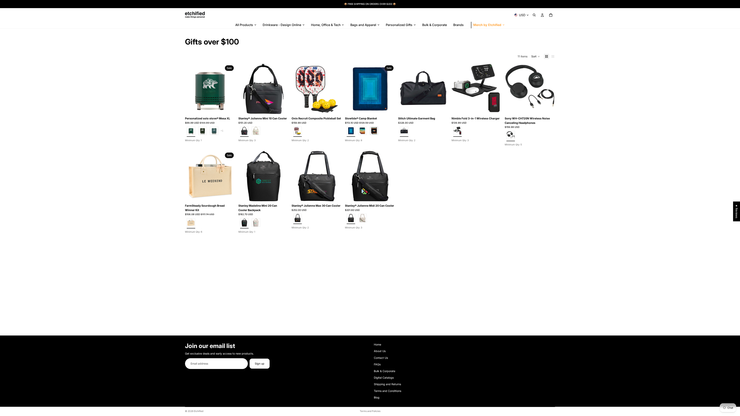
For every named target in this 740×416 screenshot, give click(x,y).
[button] (535, 56)
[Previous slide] (191, 89)
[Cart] (551, 15)
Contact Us (381, 357)
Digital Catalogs (384, 377)
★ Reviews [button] (736, 211)
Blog (376, 397)
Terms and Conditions (387, 391)
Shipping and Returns (387, 384)
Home (377, 344)
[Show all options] (222, 131)
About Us (380, 351)
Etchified (198, 411)
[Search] (534, 15)
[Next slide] (229, 89)
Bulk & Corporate (384, 371)
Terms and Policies (370, 411)
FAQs (377, 364)
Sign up (259, 363)
